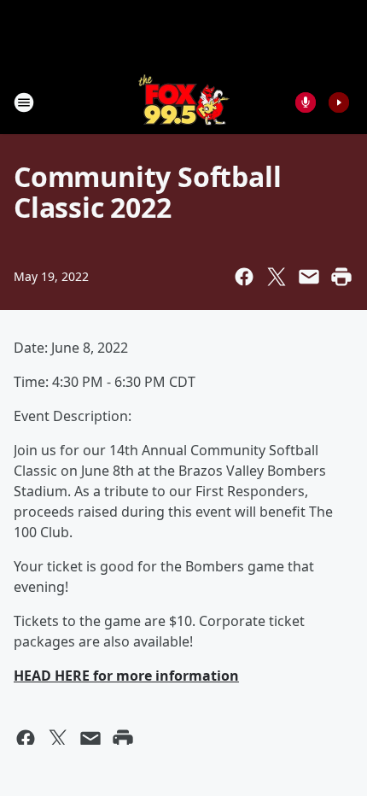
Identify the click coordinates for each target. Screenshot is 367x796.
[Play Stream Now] (339, 102)
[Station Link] (184, 102)
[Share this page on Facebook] (244, 277)
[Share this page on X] (276, 277)
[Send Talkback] (305, 102)
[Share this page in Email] (309, 277)
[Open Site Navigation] (24, 102)
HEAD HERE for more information (126, 675)
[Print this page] (341, 277)
